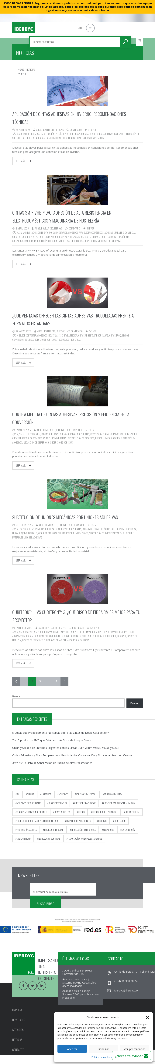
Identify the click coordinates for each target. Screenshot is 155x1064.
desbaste (121, 636)
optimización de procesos (81, 438)
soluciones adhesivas (59, 241)
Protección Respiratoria (83, 829)
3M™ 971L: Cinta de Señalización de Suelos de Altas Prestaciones (52, 763)
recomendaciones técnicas (62, 138)
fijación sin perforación (48, 533)
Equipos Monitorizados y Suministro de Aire (38, 820)
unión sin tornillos (101, 241)
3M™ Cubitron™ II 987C (122, 632)
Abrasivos (46, 794)
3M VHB (26, 529)
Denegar (103, 1049)
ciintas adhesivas (49, 434)
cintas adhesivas (105, 134)
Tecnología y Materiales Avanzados (85, 838)
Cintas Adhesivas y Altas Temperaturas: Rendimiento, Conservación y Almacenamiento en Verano (72, 755)
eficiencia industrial (56, 438)
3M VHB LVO (24, 232)
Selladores (108, 829)
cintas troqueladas (119, 335)
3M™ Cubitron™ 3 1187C (72, 632)
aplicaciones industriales (50, 636)
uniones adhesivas (33, 537)
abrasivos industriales (24, 636)
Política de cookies (101, 1057)
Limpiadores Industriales (78, 820)
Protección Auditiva (27, 829)
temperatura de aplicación (90, 138)
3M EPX (18, 529)
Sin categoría (128, 829)
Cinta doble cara (71, 134)
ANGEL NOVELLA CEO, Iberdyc (50, 130)
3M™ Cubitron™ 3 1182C (46, 632)
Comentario (76, 130)
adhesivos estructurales (44, 529)
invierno (118, 134)
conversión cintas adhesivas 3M (106, 434)
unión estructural (80, 241)
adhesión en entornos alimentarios (49, 232)
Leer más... (21, 161)
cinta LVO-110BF (36, 237)
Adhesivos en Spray (113, 794)
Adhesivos (63, 794)
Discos (81, 812)
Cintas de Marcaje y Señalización (119, 803)
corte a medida (37, 438)
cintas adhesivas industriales (76, 237)
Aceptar (72, 1049)
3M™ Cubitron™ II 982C (97, 632)
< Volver (22, 73)
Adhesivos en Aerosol (86, 794)
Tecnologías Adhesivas (49, 838)
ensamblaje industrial (23, 533)
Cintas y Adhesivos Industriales (32, 812)
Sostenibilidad (24, 838)
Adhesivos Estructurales (29, 803)
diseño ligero (107, 529)
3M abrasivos (26, 632)
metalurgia (83, 640)
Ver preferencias (135, 1049)
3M (16, 134)
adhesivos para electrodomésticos (85, 232)
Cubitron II (110, 636)
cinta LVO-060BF (20, 237)
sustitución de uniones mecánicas (106, 533)
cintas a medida (69, 335)
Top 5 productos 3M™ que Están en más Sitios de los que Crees (51, 740)
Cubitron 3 (98, 636)
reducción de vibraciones (75, 533)
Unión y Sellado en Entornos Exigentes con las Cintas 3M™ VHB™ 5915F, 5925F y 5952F (66, 748)
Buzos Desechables (58, 803)
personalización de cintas (108, 438)
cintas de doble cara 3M (104, 237)
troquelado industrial (69, 339)
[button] (147, 1017)
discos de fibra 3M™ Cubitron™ (38, 640)
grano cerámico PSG (66, 640)
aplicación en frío (53, 134)
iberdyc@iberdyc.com (127, 990)
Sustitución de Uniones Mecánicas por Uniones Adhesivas (65, 517)
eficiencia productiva (125, 529)
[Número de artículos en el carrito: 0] (139, 40)
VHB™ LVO (116, 241)
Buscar (17, 696)
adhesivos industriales (31, 134)
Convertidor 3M (62, 812)
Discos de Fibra (132, 812)
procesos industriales (36, 138)
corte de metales (72, 636)
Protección (120, 820)
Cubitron (86, 636)
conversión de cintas (23, 339)
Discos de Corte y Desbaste (104, 812)
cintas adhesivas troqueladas (93, 335)
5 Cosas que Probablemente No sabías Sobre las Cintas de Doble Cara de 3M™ (60, 732)
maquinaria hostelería (35, 241)
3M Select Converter (25, 335)
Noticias (102, 820)
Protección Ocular (54, 829)
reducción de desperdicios (37, 442)
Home (21, 69)
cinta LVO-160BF (52, 237)
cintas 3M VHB (88, 134)
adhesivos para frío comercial (120, 232)
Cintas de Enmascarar (85, 803)
